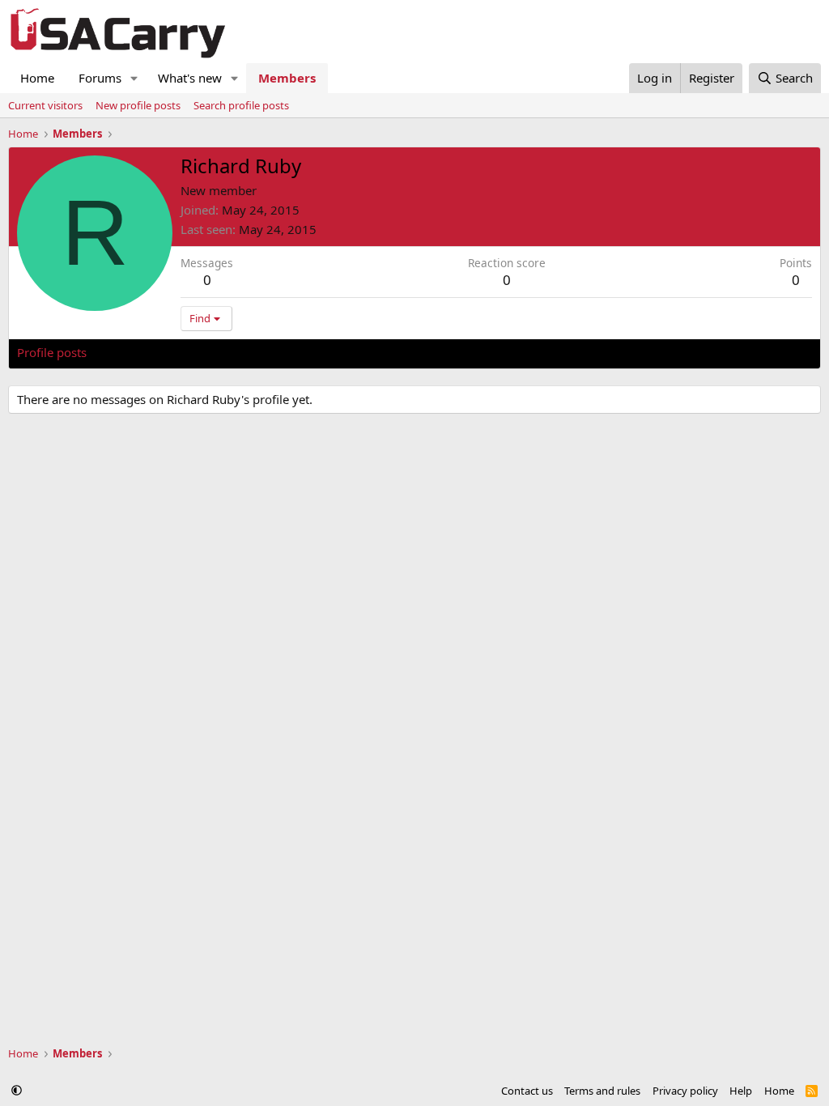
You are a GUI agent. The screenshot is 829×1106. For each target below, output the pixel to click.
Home (37, 78)
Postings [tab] (219, 352)
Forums (100, 78)
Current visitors (45, 105)
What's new (190, 78)
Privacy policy (685, 1090)
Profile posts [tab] (52, 352)
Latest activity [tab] (141, 352)
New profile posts (138, 105)
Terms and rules (602, 1090)
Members (287, 78)
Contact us (527, 1090)
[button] (134, 78)
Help (740, 1090)
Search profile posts (241, 105)
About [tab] (276, 352)
